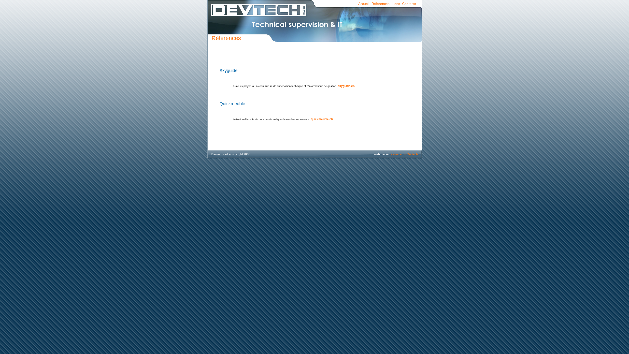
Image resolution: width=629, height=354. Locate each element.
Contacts (409, 4)
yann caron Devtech (404, 154)
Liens (396, 4)
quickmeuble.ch (322, 119)
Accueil (363, 4)
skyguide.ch (346, 86)
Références (380, 4)
